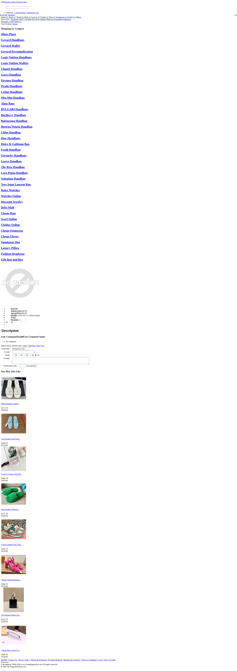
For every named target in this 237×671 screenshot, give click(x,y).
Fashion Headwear (13, 253)
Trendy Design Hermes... (11, 580)
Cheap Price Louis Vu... (10, 650)
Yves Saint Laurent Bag (16, 184)
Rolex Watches (10, 190)
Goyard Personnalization (17, 51)
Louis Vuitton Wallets (14, 63)
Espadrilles (58, 19)
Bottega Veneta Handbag (16, 126)
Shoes (11, 17)
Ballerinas (67, 19)
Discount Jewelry (12, 201)
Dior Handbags (10, 138)
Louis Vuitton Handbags (16, 57)
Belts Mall (7, 207)
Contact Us (12, 660)
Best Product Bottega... (10, 509)
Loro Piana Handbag (14, 172)
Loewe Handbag (11, 161)
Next (38, 346)
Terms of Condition (89, 660)
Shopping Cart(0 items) (10, 22)
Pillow (78, 17)
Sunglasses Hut (10, 242)
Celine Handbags (12, 91)
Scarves (34, 17)
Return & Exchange (39, 660)
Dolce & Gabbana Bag (15, 144)
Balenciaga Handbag (14, 120)
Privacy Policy (24, 660)
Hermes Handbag (12, 80)
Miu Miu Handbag (13, 97)
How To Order (110, 660)
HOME (4, 660)
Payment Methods (55, 660)
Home (3, 17)
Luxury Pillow (10, 248)
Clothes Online (10, 224)
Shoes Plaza (8, 34)
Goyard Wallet (10, 45)
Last (42, 346)
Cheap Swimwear (12, 230)
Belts (26, 17)
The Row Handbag (13, 167)
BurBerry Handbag (13, 115)
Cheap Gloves (10, 236)
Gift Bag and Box (12, 259)
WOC (21, 19)
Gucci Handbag (11, 74)
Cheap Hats (8, 213)
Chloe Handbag (11, 132)
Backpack (15, 19)
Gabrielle (27, 19)
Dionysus (50, 19)
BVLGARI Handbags (14, 109)
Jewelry (70, 17)
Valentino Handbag (13, 178)
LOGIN (4, 15)
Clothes (43, 17)
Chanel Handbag (11, 68)
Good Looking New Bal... (11, 545)
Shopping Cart (33, 13)
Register (22, 13)
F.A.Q (100, 660)
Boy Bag (35, 19)
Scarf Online (9, 219)
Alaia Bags (8, 103)
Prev (34, 346)
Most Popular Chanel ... (10, 404)
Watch (18, 17)
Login (16, 13)
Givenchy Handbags (14, 155)
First (30, 346)
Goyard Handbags (12, 40)
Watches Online (11, 196)
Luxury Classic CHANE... (11, 474)
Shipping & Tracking (71, 660)
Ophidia (43, 19)
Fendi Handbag (11, 149)
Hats (51, 17)
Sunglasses (60, 17)
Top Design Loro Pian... (10, 439)
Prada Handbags (11, 86)
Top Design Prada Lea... (10, 615)
